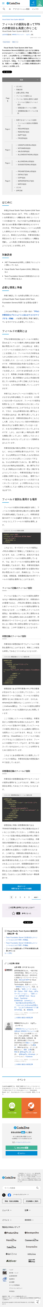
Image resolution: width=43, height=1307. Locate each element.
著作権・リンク (13, 1273)
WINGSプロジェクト (23, 987)
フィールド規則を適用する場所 (27, 99)
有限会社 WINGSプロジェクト (24, 1031)
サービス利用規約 (14, 1285)
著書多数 (30, 1010)
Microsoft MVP (24, 980)
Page (7, 129)
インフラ (35, 9)
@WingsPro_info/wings (27, 1054)
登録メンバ (29, 1043)
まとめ (18, 187)
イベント (5, 1220)
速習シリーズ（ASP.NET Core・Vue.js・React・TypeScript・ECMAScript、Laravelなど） (25, 997)
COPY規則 (21, 178)
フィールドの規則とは (24, 96)
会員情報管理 (13, 1276)
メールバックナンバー (23, 1142)
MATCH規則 (22, 184)
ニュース (5, 1210)
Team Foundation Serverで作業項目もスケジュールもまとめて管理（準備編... (21, 944)
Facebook (29, 1056)
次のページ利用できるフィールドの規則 (21, 887)
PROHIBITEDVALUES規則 (27, 171)
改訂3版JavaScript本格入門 (25, 1003)
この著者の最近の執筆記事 (23, 1017)
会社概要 (11, 1282)
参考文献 (19, 190)
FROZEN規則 (22, 138)
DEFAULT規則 (23, 174)
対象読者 (19, 89)
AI (10, 9)
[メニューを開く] (3, 3)
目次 (21, 80)
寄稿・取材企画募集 (12, 1201)
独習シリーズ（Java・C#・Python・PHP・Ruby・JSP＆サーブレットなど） (26, 991)
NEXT (36, 897)
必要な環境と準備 (22, 93)
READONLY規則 (23, 132)
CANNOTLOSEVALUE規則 (27, 145)
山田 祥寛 (5, 34)
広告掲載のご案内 (32, 1201)
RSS (16, 1052)
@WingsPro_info (25, 1052)
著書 (25, 1049)
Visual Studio (6, 42)
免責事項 (11, 1279)
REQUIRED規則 (23, 129)
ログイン (22, 1153)
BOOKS (28, 1220)
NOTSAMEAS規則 (24, 148)
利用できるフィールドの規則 (26, 120)
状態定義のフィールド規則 (27, 108)
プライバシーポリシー (15, 1288)
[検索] (4, 9)
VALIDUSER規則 (23, 151)
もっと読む (8, 953)
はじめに (19, 86)
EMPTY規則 (22, 135)
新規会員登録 (22, 1148)
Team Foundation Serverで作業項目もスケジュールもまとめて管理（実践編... (21, 938)
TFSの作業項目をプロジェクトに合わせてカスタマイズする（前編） (20, 315)
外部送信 (11, 1291)
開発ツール (15, 42)
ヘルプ (11, 1270)
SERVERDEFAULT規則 (26, 181)
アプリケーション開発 (21, 9)
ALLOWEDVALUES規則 (26, 161)
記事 (29, 1049)
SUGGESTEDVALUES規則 (27, 164)
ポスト (7, 72)
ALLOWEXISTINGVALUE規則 (28, 154)
